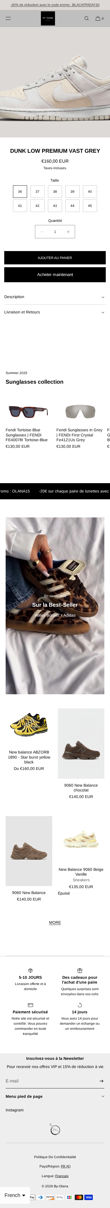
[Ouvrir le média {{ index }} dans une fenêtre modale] (55, 82)
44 (72, 206)
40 (90, 192)
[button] (84, 18)
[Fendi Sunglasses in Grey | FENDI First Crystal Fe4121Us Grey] (80, 411)
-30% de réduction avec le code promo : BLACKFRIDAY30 (55, 5)
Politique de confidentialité (55, 1157)
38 (55, 192)
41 (20, 206)
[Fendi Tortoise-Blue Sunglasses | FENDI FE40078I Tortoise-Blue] (30, 411)
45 (90, 206)
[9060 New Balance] (29, 851)
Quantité (55, 220)
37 (37, 192)
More (55, 922)
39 (72, 192)
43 (55, 206)
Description (14, 296)
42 (37, 206)
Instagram (15, 1110)
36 (20, 192)
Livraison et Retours (22, 312)
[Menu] (13, 18)
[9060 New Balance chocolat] (81, 743)
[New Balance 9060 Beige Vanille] (81, 839)
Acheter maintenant (55, 274)
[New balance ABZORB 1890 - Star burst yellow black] (29, 727)
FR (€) (66, 1166)
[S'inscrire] (97, 1081)
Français (62, 1176)
